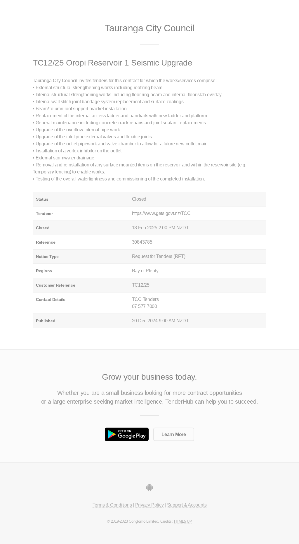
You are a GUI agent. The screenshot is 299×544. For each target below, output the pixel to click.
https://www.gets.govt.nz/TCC (161, 213)
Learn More (173, 434)
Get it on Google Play (127, 434)
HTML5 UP (183, 521)
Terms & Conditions (112, 504)
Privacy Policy (149, 504)
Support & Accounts (187, 504)
